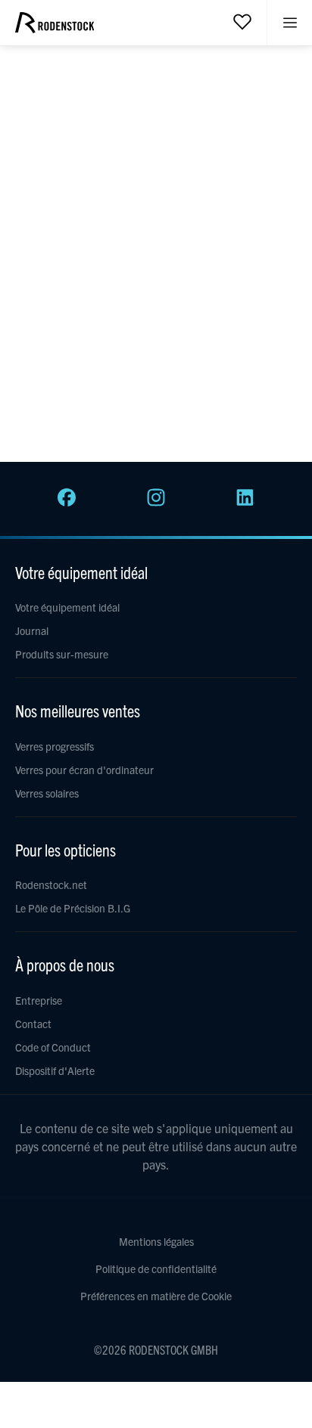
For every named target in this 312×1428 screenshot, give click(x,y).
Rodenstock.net (51, 884)
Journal (31, 630)
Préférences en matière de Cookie (156, 1296)
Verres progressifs (54, 746)
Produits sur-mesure (61, 654)
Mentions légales (156, 1241)
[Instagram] (156, 502)
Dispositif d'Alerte (55, 1070)
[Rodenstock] (54, 28)
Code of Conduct (53, 1047)
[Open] (242, 21)
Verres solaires (47, 793)
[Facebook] (67, 502)
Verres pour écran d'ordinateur (84, 769)
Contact (33, 1023)
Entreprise (38, 1000)
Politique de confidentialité (156, 1268)
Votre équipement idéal (67, 607)
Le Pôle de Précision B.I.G (72, 908)
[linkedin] (245, 502)
